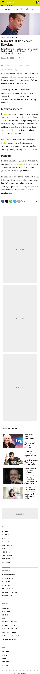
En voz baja (6, 562)
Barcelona (8, 65)
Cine (14, 65)
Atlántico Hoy (7, 589)
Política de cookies (9, 625)
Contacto (5, 615)
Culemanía (6, 582)
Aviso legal (6, 611)
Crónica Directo (6, 70)
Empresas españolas (9, 632)
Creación (5, 542)
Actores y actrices (24, 65)
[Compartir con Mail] (19, 201)
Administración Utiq (9, 639)
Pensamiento (7, 545)
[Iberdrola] (30, 9)
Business (5, 535)
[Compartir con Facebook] (2, 201)
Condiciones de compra (11, 636)
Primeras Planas (8, 559)
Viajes (4, 549)
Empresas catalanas (9, 629)
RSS (3, 618)
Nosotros (5, 608)
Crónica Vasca (7, 578)
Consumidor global (9, 592)
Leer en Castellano (6, 5)
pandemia (20, 163)
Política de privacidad (10, 622)
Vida (3, 538)
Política (5, 531)
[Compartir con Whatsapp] (10, 201)
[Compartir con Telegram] (15, 201)
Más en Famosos (11, 428)
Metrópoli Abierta (9, 575)
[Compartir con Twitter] (6, 201)
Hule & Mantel (7, 595)
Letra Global (7, 585)
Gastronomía (7, 555)
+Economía (6, 552)
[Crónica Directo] (20, 2)
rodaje (6, 113)
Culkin (4, 142)
